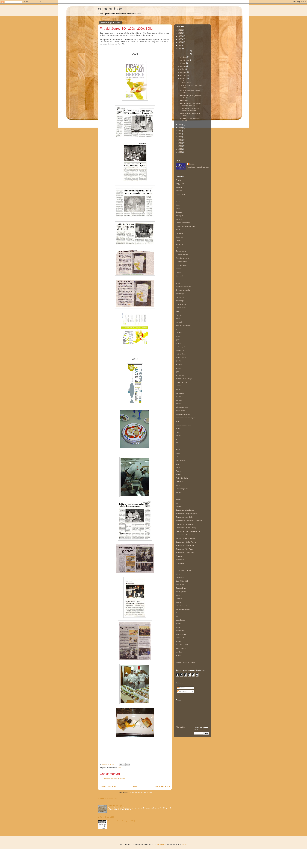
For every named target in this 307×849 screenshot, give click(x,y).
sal (177, 503)
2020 (180, 45)
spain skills (180, 577)
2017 (180, 128)
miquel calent (180, 411)
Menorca (179, 400)
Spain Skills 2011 (182, 581)
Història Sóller (181, 354)
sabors (178, 499)
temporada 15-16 (182, 606)
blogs (178, 201)
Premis (178, 474)
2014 (180, 137)
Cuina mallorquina (182, 262)
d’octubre (183, 57)
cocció (178, 230)
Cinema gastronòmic (183, 223)
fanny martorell (181, 308)
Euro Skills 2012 (181, 304)
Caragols (179, 212)
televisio (179, 599)
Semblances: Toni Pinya (184, 549)
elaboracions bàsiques (183, 286)
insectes (179, 365)
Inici (135, 786)
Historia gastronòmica (183, 347)
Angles (178, 180)
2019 (180, 48)
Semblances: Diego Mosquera (186, 514)
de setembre (184, 60)
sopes (178, 574)
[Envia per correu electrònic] (120, 764)
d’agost (183, 63)
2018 (180, 125)
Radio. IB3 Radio (182, 478)
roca (177, 496)
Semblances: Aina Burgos (185, 510)
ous (177, 443)
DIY (177, 279)
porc (177, 464)
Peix (177, 457)
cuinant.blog (110, 8)
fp (176, 329)
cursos (178, 272)
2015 (180, 134)
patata (178, 453)
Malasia (178, 389)
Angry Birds (180, 184)
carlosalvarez (161, 844)
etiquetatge (180, 301)
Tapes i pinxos (181, 592)
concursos (179, 244)
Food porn (179, 315)
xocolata (179, 652)
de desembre (185, 51)
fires (119, 768)
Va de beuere (180, 620)
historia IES (180, 350)
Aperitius (179, 191)
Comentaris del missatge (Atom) (140, 792)
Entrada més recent (108, 786)
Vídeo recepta (181, 634)
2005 (180, 152)
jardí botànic (180, 375)
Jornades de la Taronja (184, 379)
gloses (178, 336)
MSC (177, 421)
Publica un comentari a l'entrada (114, 778)
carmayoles (180, 216)
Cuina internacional (182, 258)
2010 (180, 149)
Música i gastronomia (183, 425)
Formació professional (183, 325)
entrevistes (180, 297)
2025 (180, 30)
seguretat (179, 506)
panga (178, 450)
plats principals (181, 460)
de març (183, 72)
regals (178, 485)
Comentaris (183, 691)
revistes (178, 492)
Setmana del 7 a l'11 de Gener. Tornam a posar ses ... (190, 104)
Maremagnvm (180, 393)
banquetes (179, 198)
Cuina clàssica (181, 251)
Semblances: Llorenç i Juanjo (186, 528)
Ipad (177, 372)
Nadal (178, 428)
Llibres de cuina (181, 382)
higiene (178, 343)
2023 (180, 36)
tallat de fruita (180, 585)
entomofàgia (180, 294)
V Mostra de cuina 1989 (107, 798)
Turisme (179, 613)
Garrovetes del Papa (115, 806)
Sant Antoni (184, 100)
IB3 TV (178, 361)
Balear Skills (180, 194)
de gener (183, 78)
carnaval (179, 219)
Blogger (184, 844)
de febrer (183, 75)
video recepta (180, 631)
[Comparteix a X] (124, 764)
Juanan (192, 164)
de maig (183, 66)
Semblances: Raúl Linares (185, 545)
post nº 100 (180, 467)
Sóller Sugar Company (184, 570)
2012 (180, 143)
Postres (178, 471)
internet (178, 368)
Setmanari (179, 556)
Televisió (179, 602)
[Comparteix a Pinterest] (129, 764)
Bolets (178, 205)
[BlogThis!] (122, 764)
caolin (178, 208)
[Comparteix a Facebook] (126, 764)
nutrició (178, 435)
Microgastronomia (182, 407)
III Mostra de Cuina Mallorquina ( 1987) (121, 821)
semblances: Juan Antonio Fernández (189, 521)
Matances (179, 396)
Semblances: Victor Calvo (185, 552)
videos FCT (180, 638)
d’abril (182, 69)
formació (179, 322)
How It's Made (181, 357)
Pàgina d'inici (180, 727)
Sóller (178, 567)
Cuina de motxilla (182, 255)
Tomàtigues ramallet (183, 609)
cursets (178, 269)
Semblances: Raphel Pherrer (186, 542)
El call (178, 283)
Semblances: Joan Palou (184, 517)
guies (178, 340)
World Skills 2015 (182, 648)
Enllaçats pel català (183, 290)
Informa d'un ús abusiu (185, 663)
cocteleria (179, 233)
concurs (178, 240)
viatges (178, 623)
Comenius (179, 237)
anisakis (179, 187)
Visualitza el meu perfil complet (198, 167)
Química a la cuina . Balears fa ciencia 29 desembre (190, 109)
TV (177, 616)
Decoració (179, 276)
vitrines (178, 641)
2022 (180, 39)
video (178, 627)
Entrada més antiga (162, 786)
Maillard (178, 386)
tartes (178, 595)
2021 (180, 42)
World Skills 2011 (182, 645)
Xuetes (178, 655)
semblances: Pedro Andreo (185, 538)
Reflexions (179, 482)
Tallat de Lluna (181, 588)
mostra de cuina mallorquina (185, 418)
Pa (177, 446)
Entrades (182, 688)
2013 (180, 140)
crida (177, 247)
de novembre (185, 54)
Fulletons (179, 333)
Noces (178, 432)
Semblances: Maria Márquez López (188, 531)
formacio (179, 318)
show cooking (180, 560)
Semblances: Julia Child (184, 524)
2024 (180, 33)
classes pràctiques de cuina (185, 226)
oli (176, 439)
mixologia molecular (183, 414)
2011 (180, 146)
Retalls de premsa (182, 489)
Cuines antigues (181, 265)
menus (178, 403)
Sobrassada (180, 563)
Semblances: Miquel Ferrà (185, 535)
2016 (180, 131)
